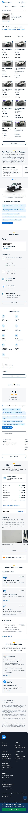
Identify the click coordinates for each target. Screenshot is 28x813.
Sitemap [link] (10, 793)
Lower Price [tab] (20, 36)
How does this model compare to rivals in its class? (14, 216)
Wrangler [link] (9, 10)
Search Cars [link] (4, 793)
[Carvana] (7, 2)
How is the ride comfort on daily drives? (11, 409)
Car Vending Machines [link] (20, 756)
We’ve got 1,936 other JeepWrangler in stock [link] (13, 29)
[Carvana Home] (4, 737)
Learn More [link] (4, 745)
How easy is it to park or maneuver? (11, 213)
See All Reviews (14, 456)
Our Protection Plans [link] (6, 758)
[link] (6, 371)
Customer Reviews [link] (19, 758)
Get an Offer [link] (17, 745)
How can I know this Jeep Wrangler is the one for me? (13, 206)
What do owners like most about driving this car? (13, 424)
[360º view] (4, 21)
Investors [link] (15, 793)
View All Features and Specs (14, 376)
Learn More (5, 585)
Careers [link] (16, 761)
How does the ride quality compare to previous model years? (13, 210)
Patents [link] (20, 793)
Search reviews (8, 433)
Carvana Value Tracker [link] (20, 747)
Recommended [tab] (7, 36)
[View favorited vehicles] (19, 2)
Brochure (12, 368)
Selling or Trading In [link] (6, 756)
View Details (14, 302)
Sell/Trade (14, 6)
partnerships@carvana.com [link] (8, 784)
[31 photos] (8, 21)
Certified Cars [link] (5, 763)
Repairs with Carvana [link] (6, 761)
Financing (22, 6)
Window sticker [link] (5, 368)
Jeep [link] (5, 10)
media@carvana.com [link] (6, 786)
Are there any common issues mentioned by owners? (12, 413)
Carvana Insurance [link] (6, 765)
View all (14, 550)
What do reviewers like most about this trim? (12, 421)
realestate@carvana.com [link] (7, 789)
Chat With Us (6, 777)
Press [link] (24, 793)
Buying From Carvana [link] (6, 754)
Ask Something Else (7, 223)
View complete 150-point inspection (11, 505)
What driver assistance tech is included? (12, 219)
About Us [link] (17, 754)
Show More (14, 143)
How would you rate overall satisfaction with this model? (13, 417)
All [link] (2, 10)
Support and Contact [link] (8, 775)
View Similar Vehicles (14, 809)
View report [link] (6, 248)
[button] (23, 2)
